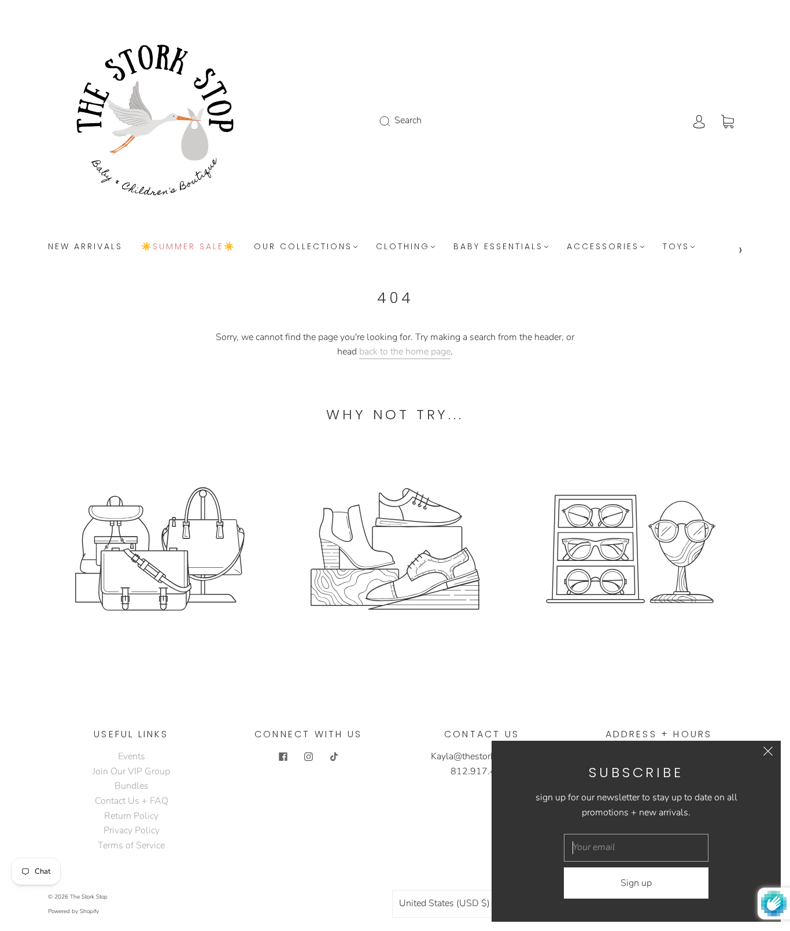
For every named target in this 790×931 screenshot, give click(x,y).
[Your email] (636, 848)
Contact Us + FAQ (131, 801)
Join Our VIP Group (131, 771)
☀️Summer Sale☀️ (188, 247)
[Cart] (727, 120)
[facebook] (283, 756)
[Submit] (392, 121)
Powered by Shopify (73, 911)
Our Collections (303, 247)
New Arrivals (85, 247)
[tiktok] (333, 756)
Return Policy (131, 816)
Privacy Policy (132, 830)
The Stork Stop (89, 897)
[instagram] (308, 756)
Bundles (132, 785)
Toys (676, 247)
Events (131, 756)
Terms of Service (131, 845)
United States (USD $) (445, 903)
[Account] (699, 120)
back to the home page (405, 351)
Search (408, 120)
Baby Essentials (498, 247)
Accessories (603, 247)
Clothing (403, 247)
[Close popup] (768, 753)
